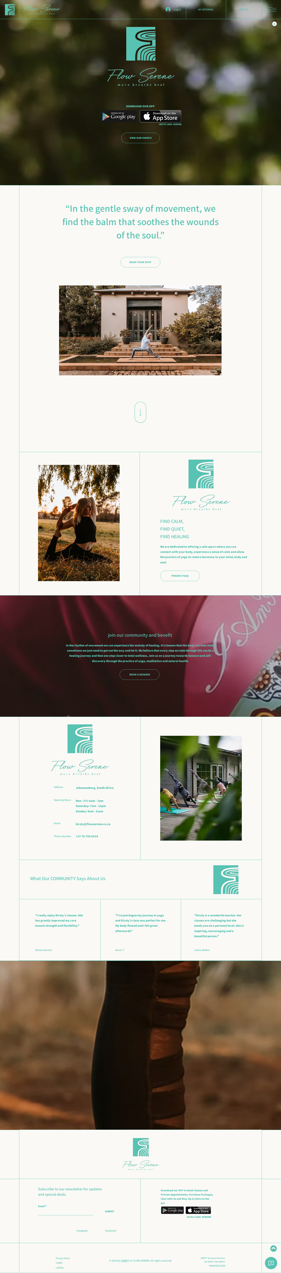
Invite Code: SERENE (199, 1217)
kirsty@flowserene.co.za (93, 824)
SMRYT (125, 1260)
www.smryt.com (217, 1265)
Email (41, 1206)
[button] (272, 9)
